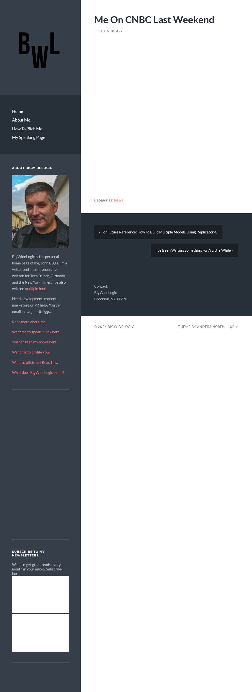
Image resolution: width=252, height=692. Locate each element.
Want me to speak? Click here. (36, 332)
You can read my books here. (34, 342)
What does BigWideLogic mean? (38, 372)
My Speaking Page (28, 137)
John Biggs (110, 31)
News (118, 200)
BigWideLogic (121, 327)
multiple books (36, 288)
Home (17, 111)
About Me (21, 120)
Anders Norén (211, 327)
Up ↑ (234, 327)
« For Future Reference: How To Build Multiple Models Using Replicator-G (158, 232)
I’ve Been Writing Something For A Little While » (194, 250)
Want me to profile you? (31, 352)
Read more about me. (29, 322)
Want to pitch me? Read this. (35, 362)
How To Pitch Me (27, 128)
